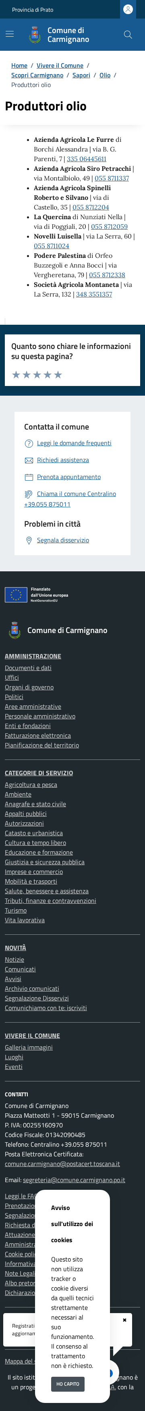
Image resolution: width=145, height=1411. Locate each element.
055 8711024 (51, 246)
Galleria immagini (29, 1047)
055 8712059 (109, 226)
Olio (104, 75)
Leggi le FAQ (22, 1196)
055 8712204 (90, 207)
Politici (14, 696)
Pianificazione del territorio (42, 745)
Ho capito (67, 1384)
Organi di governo (29, 687)
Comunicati (20, 969)
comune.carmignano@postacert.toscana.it (62, 1163)
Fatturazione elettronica (38, 735)
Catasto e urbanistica (34, 833)
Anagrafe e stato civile (35, 804)
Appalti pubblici (26, 813)
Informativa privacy (31, 1263)
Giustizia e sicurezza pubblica (45, 862)
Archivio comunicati (32, 988)
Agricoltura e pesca (31, 784)
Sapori (81, 75)
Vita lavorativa (25, 920)
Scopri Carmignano (37, 75)
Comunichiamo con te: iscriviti (46, 1008)
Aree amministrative (33, 706)
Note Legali (20, 1273)
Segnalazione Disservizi (37, 998)
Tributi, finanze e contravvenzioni (50, 900)
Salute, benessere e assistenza (47, 891)
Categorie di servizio (39, 773)
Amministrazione (33, 656)
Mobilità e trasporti (31, 881)
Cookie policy (22, 1254)
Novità (15, 947)
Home (19, 65)
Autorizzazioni (24, 823)
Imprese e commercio (34, 871)
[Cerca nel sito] (128, 34)
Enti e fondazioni (28, 725)
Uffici (12, 677)
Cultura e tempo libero (35, 842)
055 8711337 (112, 178)
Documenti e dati (28, 667)
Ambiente (18, 794)
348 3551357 (94, 294)
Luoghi (14, 1057)
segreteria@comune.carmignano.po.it (74, 1180)
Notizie (14, 959)
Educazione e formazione (39, 852)
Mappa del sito (24, 1361)
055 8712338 (107, 275)
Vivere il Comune (60, 65)
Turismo (16, 910)
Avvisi (13, 979)
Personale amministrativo (40, 716)
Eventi (14, 1066)
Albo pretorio (22, 1283)
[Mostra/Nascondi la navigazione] (9, 34)
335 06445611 (86, 159)
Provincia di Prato (32, 9)
